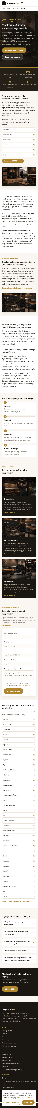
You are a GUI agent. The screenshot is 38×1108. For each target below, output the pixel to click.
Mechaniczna (9, 581)
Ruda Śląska (19, 755)
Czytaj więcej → (9, 513)
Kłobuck (19, 876)
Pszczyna (19, 861)
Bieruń (19, 871)
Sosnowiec (19, 140)
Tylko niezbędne (12, 1102)
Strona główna (6, 8)
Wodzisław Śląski (19, 831)
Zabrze (19, 150)
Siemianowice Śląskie (19, 795)
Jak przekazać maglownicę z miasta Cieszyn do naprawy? (16, 932)
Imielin (19, 881)
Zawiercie (19, 826)
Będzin (19, 810)
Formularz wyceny (8, 1087)
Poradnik (5, 1067)
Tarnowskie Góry (19, 805)
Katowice (19, 130)
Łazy (19, 891)
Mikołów (19, 836)
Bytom (19, 155)
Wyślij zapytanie (13, 691)
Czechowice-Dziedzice (19, 846)
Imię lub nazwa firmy (11, 633)
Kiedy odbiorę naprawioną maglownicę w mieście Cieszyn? (17, 942)
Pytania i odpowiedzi (9, 1043)
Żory (19, 800)
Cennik (4, 1034)
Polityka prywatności (9, 1046)
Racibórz (19, 815)
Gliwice (19, 145)
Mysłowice (19, 790)
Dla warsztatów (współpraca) (12, 1070)
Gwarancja (5, 1037)
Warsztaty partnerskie (9, 1040)
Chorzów (19, 775)
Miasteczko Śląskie (19, 886)
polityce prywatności (25, 1098)
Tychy (19, 765)
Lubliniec (19, 866)
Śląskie (15, 8)
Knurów (19, 841)
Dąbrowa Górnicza (19, 770)
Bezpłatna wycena (12, 57)
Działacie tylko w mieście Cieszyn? (15, 950)
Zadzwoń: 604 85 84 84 (14, 50)
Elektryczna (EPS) (11, 540)
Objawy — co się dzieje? (12, 669)
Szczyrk (19, 896)
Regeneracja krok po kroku (11, 1063)
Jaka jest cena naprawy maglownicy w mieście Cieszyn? (16, 923)
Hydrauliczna (9, 499)
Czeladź (19, 851)
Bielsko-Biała (19, 750)
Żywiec (19, 856)
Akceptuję (28, 1102)
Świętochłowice (19, 820)
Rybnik (19, 760)
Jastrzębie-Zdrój (19, 785)
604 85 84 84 (10, 989)
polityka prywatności (23, 685)
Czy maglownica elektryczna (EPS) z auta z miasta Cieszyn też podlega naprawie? (18, 958)
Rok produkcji (9, 660)
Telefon (6, 642)
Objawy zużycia (7, 1031)
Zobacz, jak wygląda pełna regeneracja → (18, 288)
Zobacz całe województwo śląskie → (16, 901)
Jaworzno (19, 780)
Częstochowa (19, 135)
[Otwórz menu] (22, 3)
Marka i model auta (11, 651)
